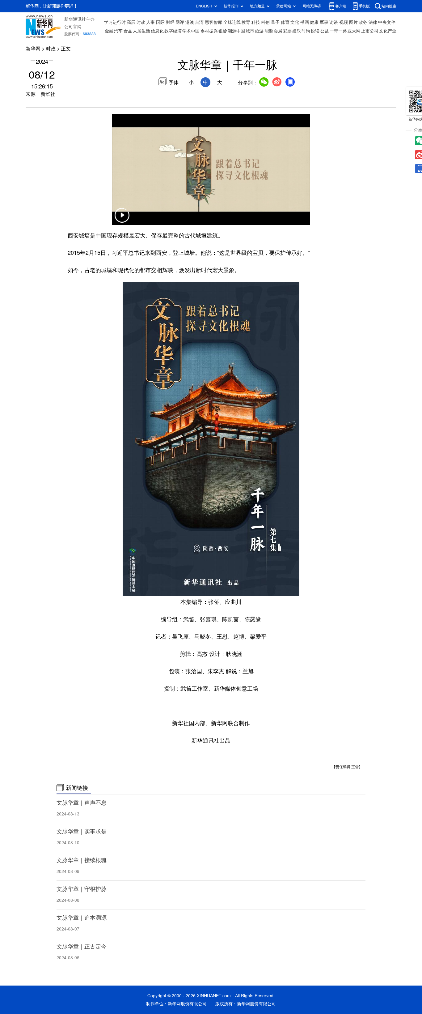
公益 (324, 31)
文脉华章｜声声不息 (82, 802)
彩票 (287, 31)
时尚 (306, 31)
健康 (314, 22)
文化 (294, 22)
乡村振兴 (209, 31)
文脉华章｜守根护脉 (82, 889)
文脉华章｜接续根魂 (82, 860)
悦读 (315, 31)
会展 (278, 31)
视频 (343, 22)
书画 (304, 22)
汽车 (118, 31)
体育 (285, 22)
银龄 (222, 31)
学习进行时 (115, 22)
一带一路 (338, 31)
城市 (250, 31)
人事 (150, 22)
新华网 (33, 48)
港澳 (189, 22)
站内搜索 (389, 6)
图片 (353, 22)
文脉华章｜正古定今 (82, 946)
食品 (128, 31)
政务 (363, 22)
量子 (275, 22)
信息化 (157, 31)
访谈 (333, 22)
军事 (324, 22)
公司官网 (73, 26)
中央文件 (386, 22)
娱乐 (296, 31)
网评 (179, 22)
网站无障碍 (311, 6)
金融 (109, 31)
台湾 (199, 22)
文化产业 (387, 31)
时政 (141, 22)
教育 (246, 22)
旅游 (259, 31)
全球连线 (232, 22)
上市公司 (369, 31)
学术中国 (191, 31)
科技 (255, 22)
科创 (265, 22)
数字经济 (173, 31)
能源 (268, 31)
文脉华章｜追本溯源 (82, 917)
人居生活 (141, 31)
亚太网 (354, 31)
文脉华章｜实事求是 (82, 831)
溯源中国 (236, 31)
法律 (373, 22)
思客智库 (213, 22)
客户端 (340, 6)
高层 (131, 22)
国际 (160, 22)
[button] (122, 219)
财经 (170, 22)
